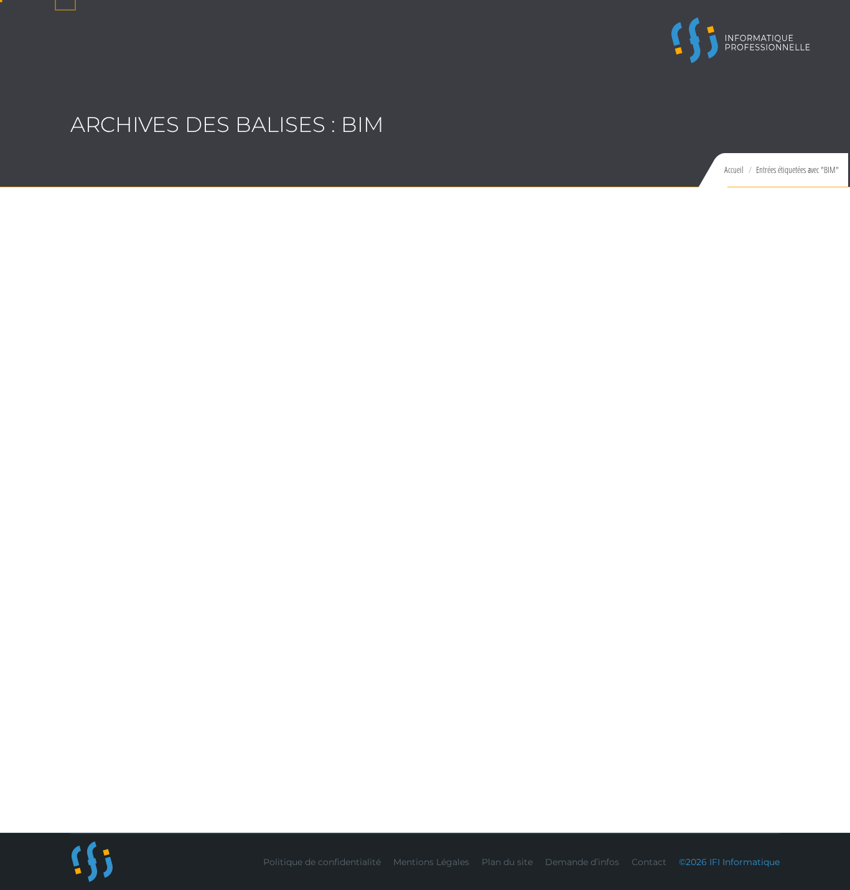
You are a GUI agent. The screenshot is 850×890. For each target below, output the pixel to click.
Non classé (220, 730)
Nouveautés (223, 450)
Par (272, 450)
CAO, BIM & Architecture (139, 450)
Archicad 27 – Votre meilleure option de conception (282, 426)
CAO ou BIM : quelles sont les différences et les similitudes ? (308, 707)
